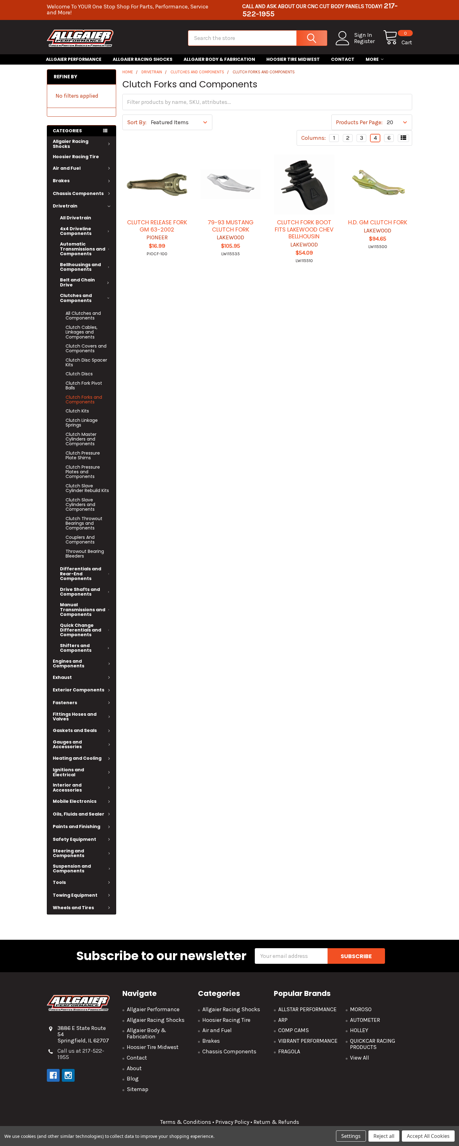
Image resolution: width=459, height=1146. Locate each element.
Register (364, 41)
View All (359, 1057)
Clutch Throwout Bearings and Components (84, 523)
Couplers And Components (80, 539)
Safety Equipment (74, 839)
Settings (351, 1136)
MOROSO (361, 1009)
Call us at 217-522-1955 (80, 1054)
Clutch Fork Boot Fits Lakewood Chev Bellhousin (304, 229)
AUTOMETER (365, 1020)
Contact (342, 59)
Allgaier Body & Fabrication (219, 59)
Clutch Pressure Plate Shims (83, 455)
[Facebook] (53, 1075)
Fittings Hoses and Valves (74, 716)
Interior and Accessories (67, 787)
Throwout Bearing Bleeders (85, 553)
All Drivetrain (75, 218)
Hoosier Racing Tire (76, 157)
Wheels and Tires (73, 908)
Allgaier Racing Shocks (142, 59)
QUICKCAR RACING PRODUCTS (372, 1044)
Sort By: (136, 122)
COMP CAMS (293, 1030)
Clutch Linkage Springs (82, 422)
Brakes (61, 181)
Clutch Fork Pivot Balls (84, 385)
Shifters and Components (75, 647)
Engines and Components (68, 663)
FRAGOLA (289, 1051)
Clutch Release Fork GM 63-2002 (157, 225)
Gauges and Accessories (67, 744)
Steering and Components (68, 853)
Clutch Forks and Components (84, 399)
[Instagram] (68, 1075)
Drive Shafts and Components (80, 591)
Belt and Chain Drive (77, 282)
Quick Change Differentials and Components (80, 630)
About (134, 1068)
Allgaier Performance (73, 59)
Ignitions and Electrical (68, 772)
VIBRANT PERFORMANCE (308, 1040)
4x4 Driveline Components (75, 231)
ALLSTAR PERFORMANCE (307, 1009)
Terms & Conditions (185, 1122)
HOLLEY (359, 1030)
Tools (59, 882)
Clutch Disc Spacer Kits (86, 362)
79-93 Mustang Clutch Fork (231, 225)
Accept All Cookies (428, 1136)
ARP (283, 1020)
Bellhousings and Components (80, 266)
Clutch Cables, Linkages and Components (81, 332)
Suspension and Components (72, 868)
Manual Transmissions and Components (82, 609)
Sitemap (137, 1089)
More (372, 59)
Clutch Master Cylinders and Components (81, 439)
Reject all (383, 1136)
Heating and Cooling (77, 758)
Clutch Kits (77, 411)
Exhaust (62, 677)
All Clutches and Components (83, 315)
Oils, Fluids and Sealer (78, 814)
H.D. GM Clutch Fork (377, 222)
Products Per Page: (359, 122)
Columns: (313, 137)
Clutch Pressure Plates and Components (83, 472)
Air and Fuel (67, 168)
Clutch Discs (79, 374)
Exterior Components (78, 690)
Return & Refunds (275, 1122)
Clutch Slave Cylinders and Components (80, 505)
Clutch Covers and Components (86, 348)
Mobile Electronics (74, 801)
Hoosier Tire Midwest (293, 59)
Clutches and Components (76, 297)
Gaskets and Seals (75, 730)
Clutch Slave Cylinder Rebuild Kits (87, 488)
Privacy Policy (232, 1122)
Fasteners (65, 703)
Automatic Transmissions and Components (82, 249)
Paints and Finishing (76, 826)
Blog (133, 1078)
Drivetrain (65, 206)
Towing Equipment (75, 895)
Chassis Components (78, 193)
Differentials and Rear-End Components (80, 574)
